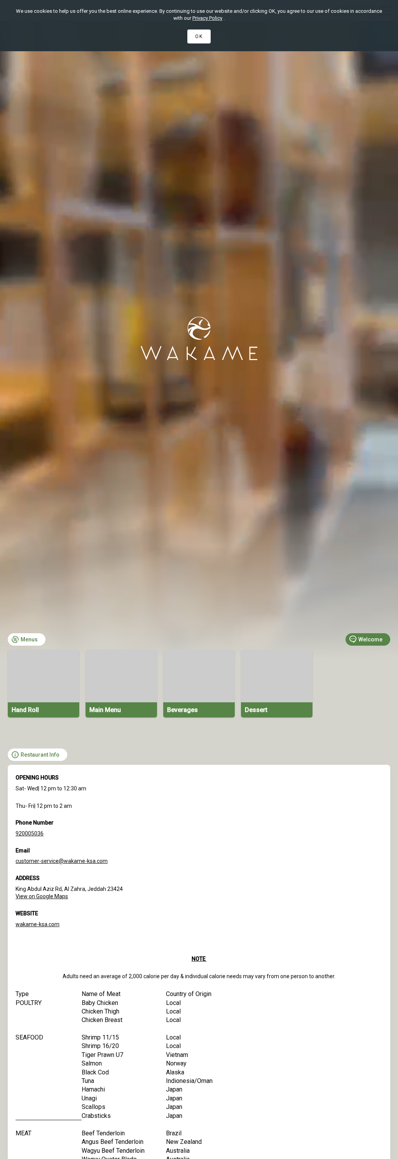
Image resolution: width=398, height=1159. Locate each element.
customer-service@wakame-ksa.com (62, 861)
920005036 (30, 833)
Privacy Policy (207, 18)
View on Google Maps (42, 896)
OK (199, 36)
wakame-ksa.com (37, 924)
